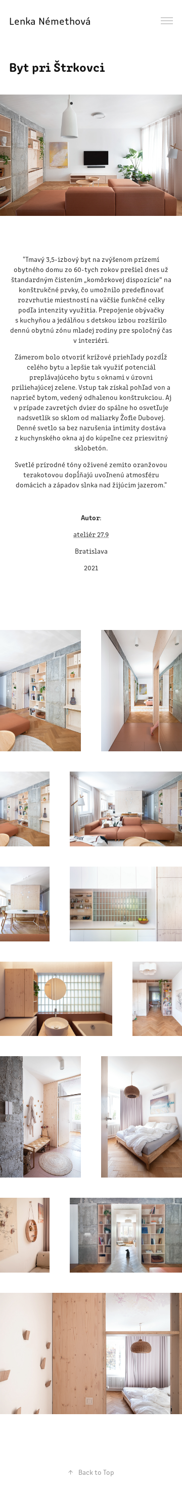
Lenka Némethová (51, 20)
